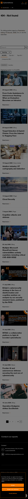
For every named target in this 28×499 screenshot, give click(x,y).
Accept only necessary (13, 489)
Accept (13, 485)
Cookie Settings (13, 493)
